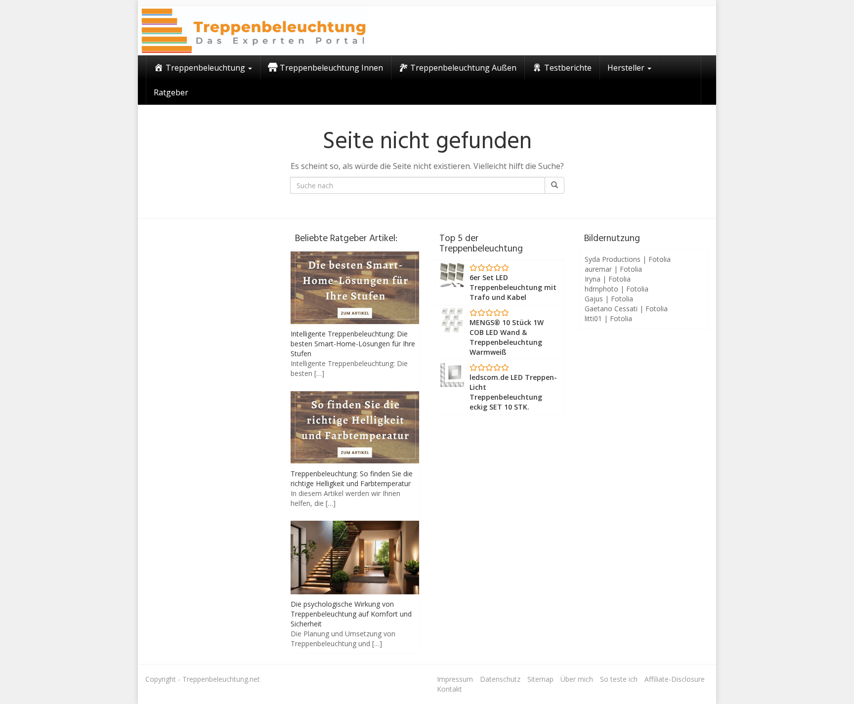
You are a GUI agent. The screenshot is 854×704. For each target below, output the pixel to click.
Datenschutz (500, 679)
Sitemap (540, 679)
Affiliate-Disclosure (674, 679)
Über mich (576, 679)
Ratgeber (171, 92)
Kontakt (449, 689)
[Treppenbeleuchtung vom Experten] (253, 30)
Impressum (455, 679)
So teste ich (619, 679)
